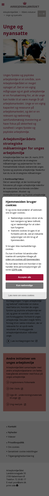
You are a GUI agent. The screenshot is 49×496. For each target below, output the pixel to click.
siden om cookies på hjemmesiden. (23, 259)
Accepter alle (24, 277)
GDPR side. (17, 269)
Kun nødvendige (24, 285)
